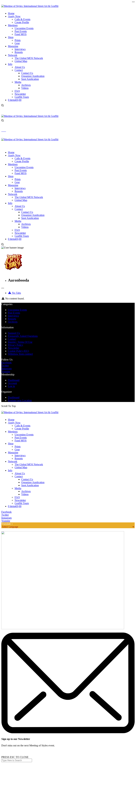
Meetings (13, 431)
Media (18, 488)
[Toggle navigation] (2, 288)
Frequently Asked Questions (23, 336)
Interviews (13, 315)
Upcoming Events (17, 309)
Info (10, 470)
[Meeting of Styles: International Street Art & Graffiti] (29, 6)
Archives (12, 321)
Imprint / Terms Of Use (20, 342)
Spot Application (30, 485)
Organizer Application (32, 482)
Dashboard (13, 380)
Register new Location (20, 400)
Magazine (13, 452)
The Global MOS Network (29, 464)
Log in (11, 386)
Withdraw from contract (20, 354)
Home (11, 419)
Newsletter (13, 348)
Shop (10, 443)
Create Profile (22, 428)
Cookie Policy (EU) (18, 351)
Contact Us (27, 479)
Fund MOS (21, 440)
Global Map (21, 467)
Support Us (14, 333)
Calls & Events (22, 425)
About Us (20, 473)
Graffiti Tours (22, 503)
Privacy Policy (15, 345)
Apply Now (14, 422)
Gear (17, 449)
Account (12, 383)
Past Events (14, 312)
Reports (12, 318)
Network (12, 461)
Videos (25, 494)
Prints (18, 446)
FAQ (17, 497)
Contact (12, 339)
